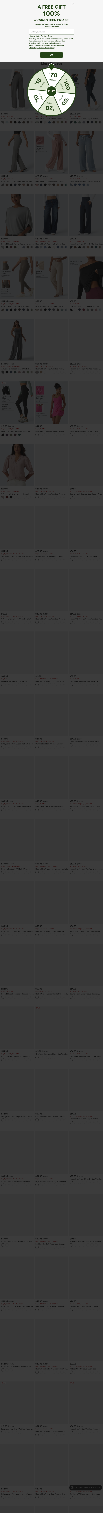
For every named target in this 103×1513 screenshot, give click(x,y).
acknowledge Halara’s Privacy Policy (41, 48)
